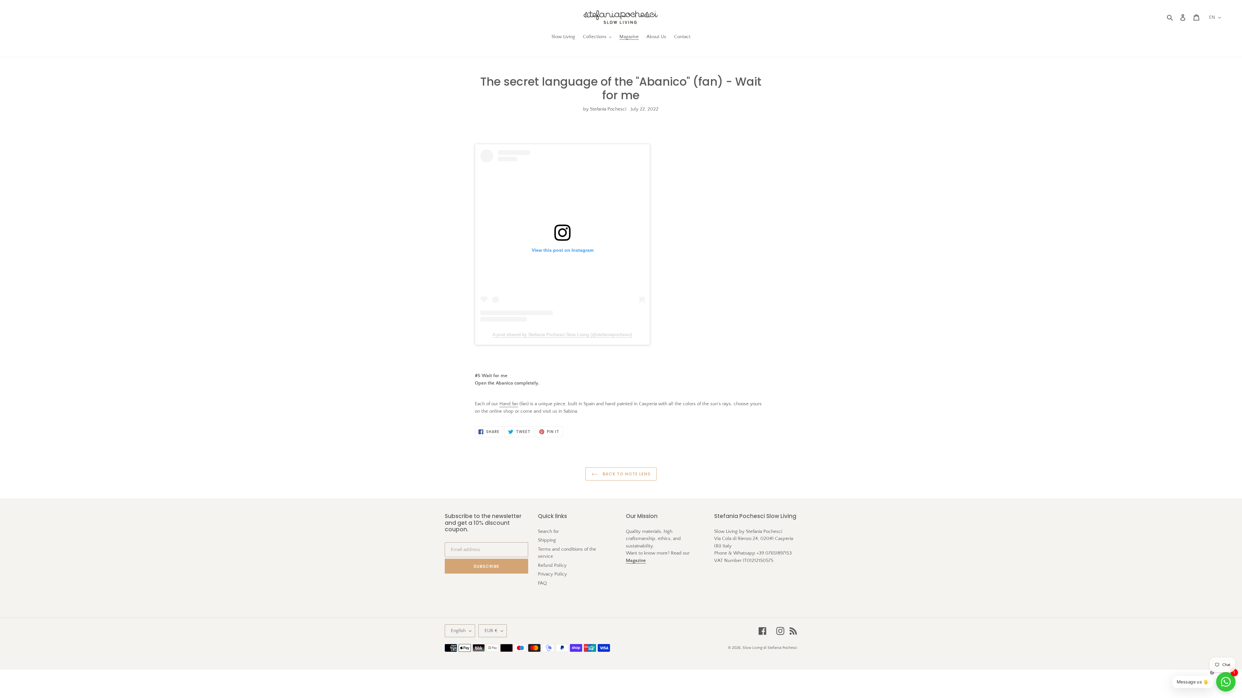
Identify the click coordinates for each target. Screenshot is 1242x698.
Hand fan (508, 404)
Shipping (547, 540)
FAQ (542, 583)
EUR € (491, 630)
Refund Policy (552, 565)
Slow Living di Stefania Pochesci (770, 648)
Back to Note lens (626, 474)
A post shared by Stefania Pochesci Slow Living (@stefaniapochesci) (562, 334)
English (458, 630)
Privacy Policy (552, 574)
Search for (548, 531)
